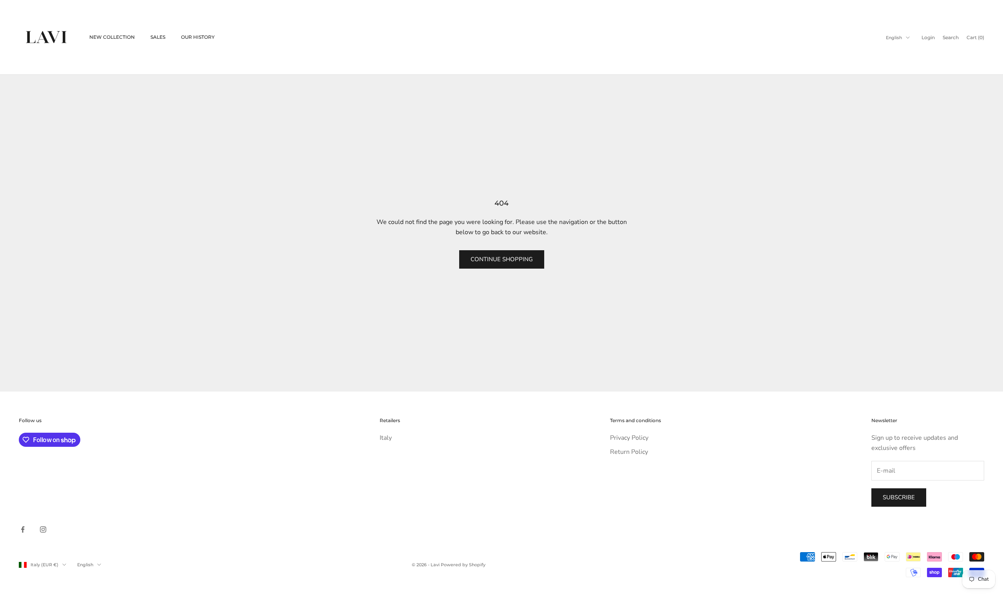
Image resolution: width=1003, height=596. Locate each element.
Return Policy (629, 452)
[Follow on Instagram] (43, 529)
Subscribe (899, 497)
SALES (157, 37)
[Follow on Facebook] (23, 529)
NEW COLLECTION (112, 37)
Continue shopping (502, 259)
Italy (386, 437)
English (894, 37)
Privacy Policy (629, 437)
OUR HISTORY (198, 37)
